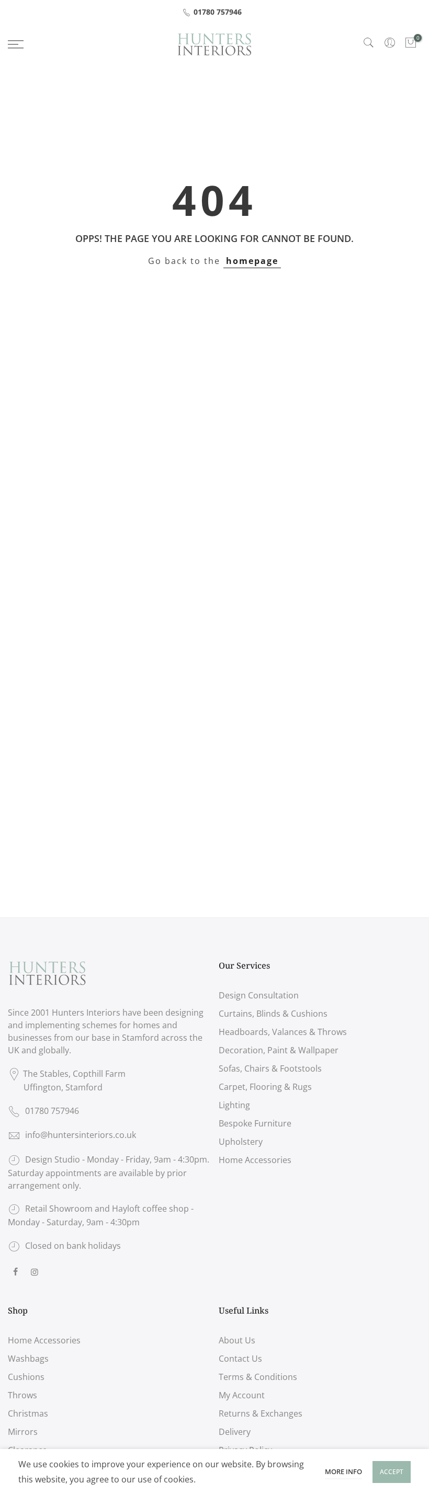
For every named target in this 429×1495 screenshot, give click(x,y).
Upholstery (241, 1141)
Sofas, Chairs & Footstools (270, 1068)
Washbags (28, 1358)
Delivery (235, 1432)
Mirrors (23, 1432)
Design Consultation (259, 995)
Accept (391, 1471)
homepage (252, 261)
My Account (242, 1395)
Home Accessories (255, 1160)
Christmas (28, 1413)
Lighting (234, 1105)
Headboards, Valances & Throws (283, 1032)
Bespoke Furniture (255, 1123)
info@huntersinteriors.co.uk (80, 1135)
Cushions (26, 1377)
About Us (237, 1340)
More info (343, 1471)
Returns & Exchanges (260, 1413)
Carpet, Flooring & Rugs (265, 1086)
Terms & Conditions (258, 1377)
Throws (22, 1395)
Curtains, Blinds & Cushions (273, 1013)
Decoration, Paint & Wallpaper (278, 1050)
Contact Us (240, 1358)
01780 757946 (218, 12)
